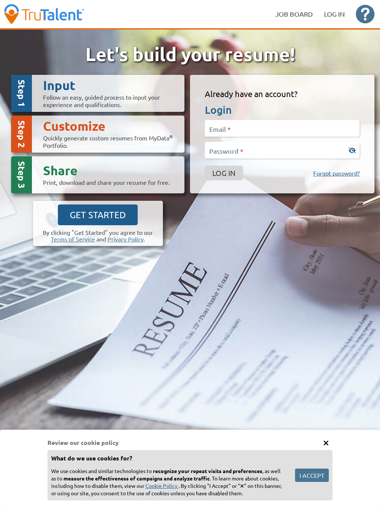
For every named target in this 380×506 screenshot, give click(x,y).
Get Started (98, 214)
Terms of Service (73, 239)
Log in (224, 172)
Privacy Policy (126, 239)
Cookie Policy (161, 485)
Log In (334, 14)
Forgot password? (336, 173)
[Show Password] (352, 150)
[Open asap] (365, 14)
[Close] (326, 442)
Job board (294, 14)
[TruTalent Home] (59, 14)
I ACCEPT (311, 475)
